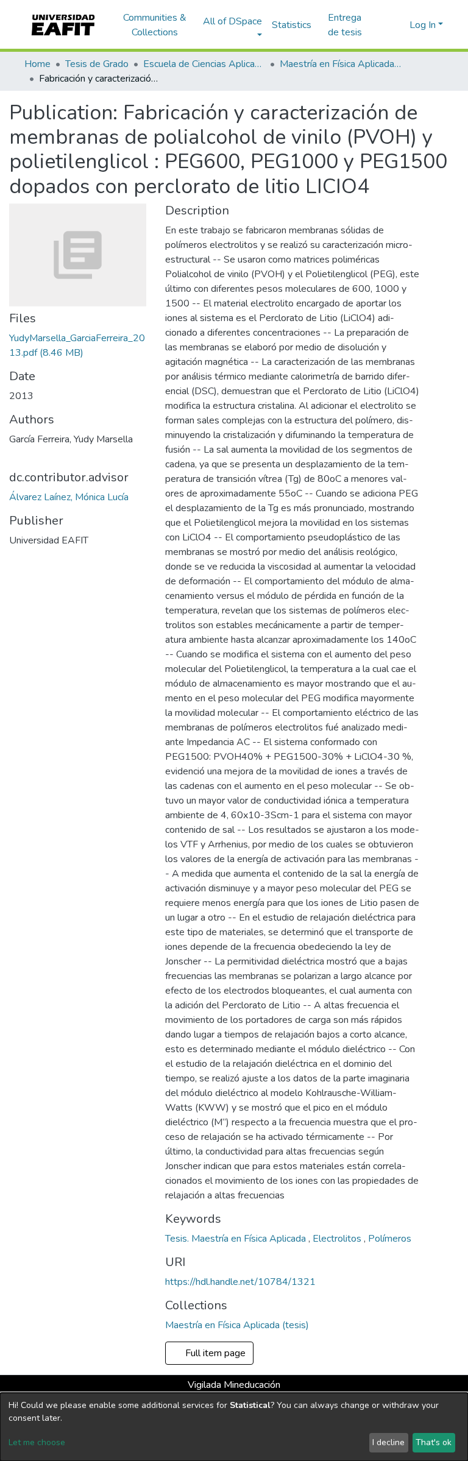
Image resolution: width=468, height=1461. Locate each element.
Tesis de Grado (97, 64)
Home (37, 64)
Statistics (291, 25)
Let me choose (37, 1442)
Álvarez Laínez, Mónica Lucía (69, 497)
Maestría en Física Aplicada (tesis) (341, 64)
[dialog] (234, 1427)
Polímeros (389, 1238)
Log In (423, 25)
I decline (388, 1442)
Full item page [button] (214, 1353)
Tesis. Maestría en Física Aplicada (236, 1238)
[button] (398, 25)
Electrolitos (338, 1238)
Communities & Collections (154, 25)
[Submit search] (380, 25)
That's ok (434, 1442)
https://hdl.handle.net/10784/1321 (240, 1282)
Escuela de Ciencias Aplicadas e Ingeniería (204, 64)
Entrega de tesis (345, 25)
